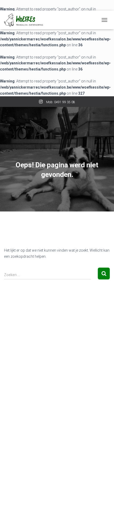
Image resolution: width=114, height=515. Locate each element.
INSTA (41, 102)
